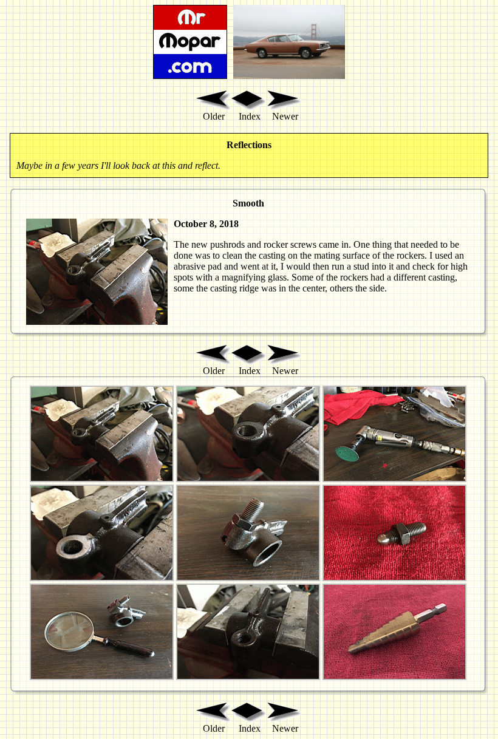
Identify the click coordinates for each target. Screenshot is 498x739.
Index (250, 116)
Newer (285, 116)
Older (214, 116)
